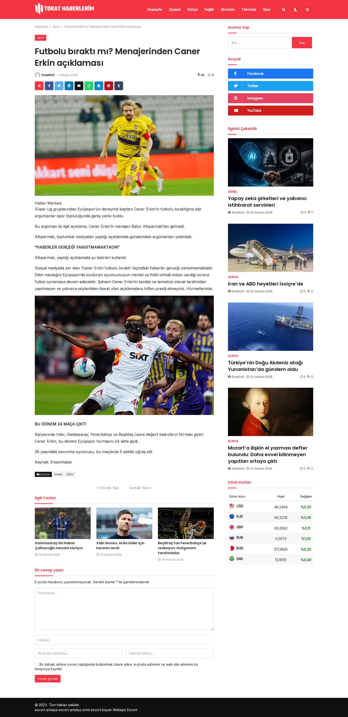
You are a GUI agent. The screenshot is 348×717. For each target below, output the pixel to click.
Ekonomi (227, 9)
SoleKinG (48, 75)
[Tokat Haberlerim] (64, 9)
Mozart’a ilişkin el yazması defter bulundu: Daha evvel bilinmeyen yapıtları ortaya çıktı (268, 454)
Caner (58, 474)
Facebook (255, 73)
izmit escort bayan (97, 710)
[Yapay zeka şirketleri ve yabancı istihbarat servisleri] (270, 162)
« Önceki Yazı (108, 487)
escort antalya (46, 710)
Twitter (253, 86)
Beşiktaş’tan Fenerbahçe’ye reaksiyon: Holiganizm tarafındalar (182, 548)
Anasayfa (154, 9)
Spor (267, 9)
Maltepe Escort (125, 710)
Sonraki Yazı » (140, 487)
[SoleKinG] (37, 75)
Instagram (255, 98)
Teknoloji (248, 9)
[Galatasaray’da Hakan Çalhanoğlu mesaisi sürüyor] (63, 523)
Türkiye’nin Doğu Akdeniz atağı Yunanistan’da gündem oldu (265, 366)
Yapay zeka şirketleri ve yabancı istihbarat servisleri (267, 201)
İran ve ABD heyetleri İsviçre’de (265, 284)
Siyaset (174, 9)
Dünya (192, 9)
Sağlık (209, 9)
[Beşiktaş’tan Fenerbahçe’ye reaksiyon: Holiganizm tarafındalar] (186, 523)
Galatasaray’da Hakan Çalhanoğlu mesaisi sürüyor (59, 545)
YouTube (254, 110)
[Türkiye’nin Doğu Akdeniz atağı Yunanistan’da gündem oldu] (270, 327)
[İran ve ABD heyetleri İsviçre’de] (270, 248)
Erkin (70, 474)
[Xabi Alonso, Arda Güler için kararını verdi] (124, 523)
